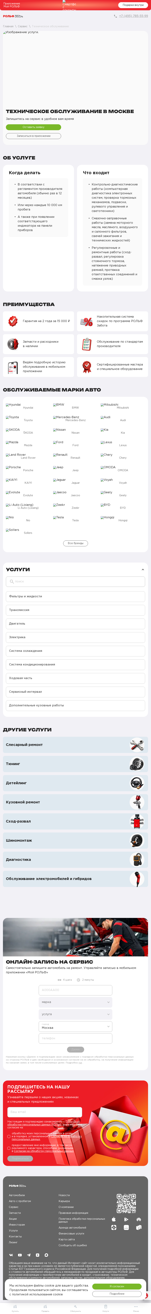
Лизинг (13, 1242)
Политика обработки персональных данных (82, 1220)
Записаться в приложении (33, 136)
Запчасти (15, 1213)
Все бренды (75, 543)
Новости (64, 1195)
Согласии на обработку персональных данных (44, 1151)
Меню (136, 1311)
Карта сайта (67, 1240)
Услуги (13, 1231)
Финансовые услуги (71, 1234)
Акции (13, 1219)
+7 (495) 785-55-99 (133, 16)
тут (80, 1063)
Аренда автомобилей (72, 1228)
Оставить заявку (33, 127)
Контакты (15, 1237)
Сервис (13, 1207)
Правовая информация (73, 1213)
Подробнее (117, 1294)
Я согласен (117, 1286)
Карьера (64, 1201)
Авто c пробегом (20, 1201)
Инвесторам (17, 1225)
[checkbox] (44, 1136)
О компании (66, 1207)
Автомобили (17, 1195)
